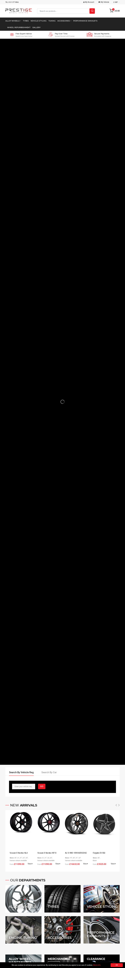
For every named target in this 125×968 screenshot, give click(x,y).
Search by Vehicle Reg (21, 772)
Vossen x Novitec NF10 (46, 853)
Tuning (52, 21)
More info (97, 965)
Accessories (63, 21)
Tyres (26, 21)
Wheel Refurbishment (19, 27)
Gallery (36, 27)
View (30, 864)
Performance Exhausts (85, 21)
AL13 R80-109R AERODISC (76, 853)
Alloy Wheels (12, 21)
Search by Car (49, 772)
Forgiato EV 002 (99, 853)
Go (41, 786)
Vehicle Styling (39, 21)
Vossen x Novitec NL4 (19, 853)
